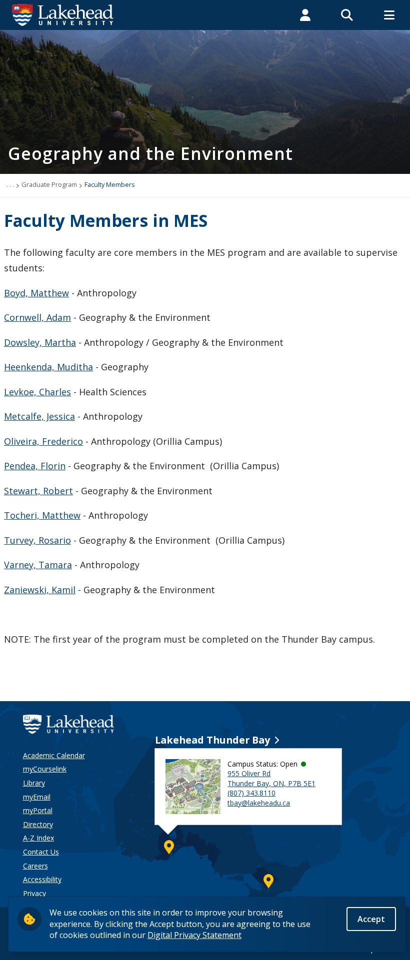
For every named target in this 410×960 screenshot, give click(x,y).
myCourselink (44, 769)
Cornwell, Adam (37, 317)
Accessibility (42, 879)
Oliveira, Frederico (43, 441)
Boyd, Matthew (36, 293)
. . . (10, 184)
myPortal (37, 810)
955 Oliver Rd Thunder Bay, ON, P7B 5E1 (272, 778)
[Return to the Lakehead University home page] (63, 13)
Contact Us (41, 852)
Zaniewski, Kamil (40, 590)
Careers (35, 866)
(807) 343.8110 (252, 793)
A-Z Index (38, 838)
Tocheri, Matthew (42, 515)
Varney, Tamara (38, 565)
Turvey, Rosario (37, 540)
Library (34, 783)
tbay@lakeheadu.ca (259, 803)
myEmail (36, 797)
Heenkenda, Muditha (48, 367)
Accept (371, 919)
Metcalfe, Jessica (39, 416)
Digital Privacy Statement (195, 935)
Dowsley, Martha (40, 342)
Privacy (34, 893)
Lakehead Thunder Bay (212, 740)
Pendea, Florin (35, 466)
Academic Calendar (54, 755)
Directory (38, 824)
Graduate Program (49, 184)
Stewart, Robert (38, 491)
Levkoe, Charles (37, 392)
